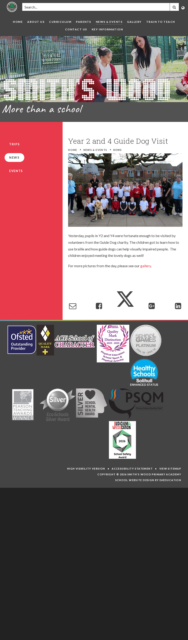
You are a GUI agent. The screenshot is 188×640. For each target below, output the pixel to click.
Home (72, 149)
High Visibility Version (86, 468)
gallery (145, 266)
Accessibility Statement (132, 468)
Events (16, 171)
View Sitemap (170, 468)
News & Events (95, 149)
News (117, 149)
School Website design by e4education (148, 480)
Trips (14, 144)
